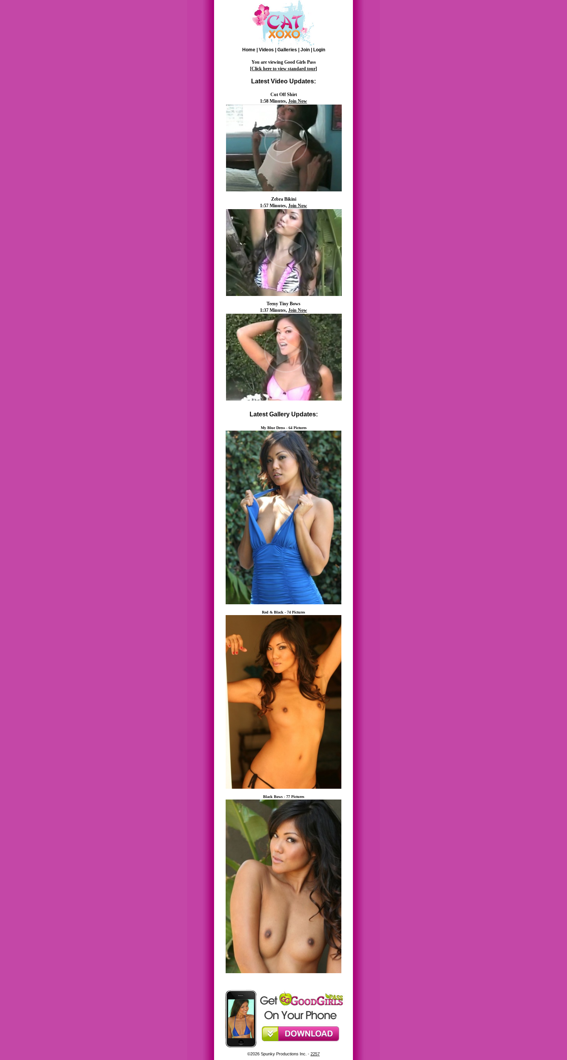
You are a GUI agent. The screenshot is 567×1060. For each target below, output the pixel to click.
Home (248, 49)
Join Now (297, 101)
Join (305, 49)
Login (319, 49)
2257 (315, 1054)
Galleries (287, 49)
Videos (266, 49)
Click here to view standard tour (283, 68)
